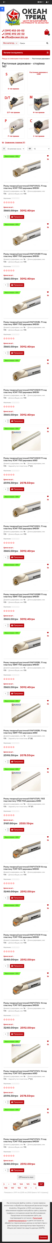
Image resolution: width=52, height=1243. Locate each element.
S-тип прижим (13, 89)
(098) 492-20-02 (15, 34)
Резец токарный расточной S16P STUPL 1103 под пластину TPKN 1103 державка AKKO (24, 800)
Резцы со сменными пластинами (15, 59)
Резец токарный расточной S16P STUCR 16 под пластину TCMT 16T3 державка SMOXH (25, 868)
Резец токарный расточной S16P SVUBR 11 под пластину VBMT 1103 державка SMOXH (25, 255)
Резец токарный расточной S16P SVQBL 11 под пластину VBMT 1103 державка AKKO (25, 732)
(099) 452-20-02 (14, 30)
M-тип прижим (38, 112)
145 (27, 1184)
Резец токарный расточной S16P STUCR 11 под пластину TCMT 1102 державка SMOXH (25, 936)
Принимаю (43, 1237)
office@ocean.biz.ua (16, 37)
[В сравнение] (48, 159)
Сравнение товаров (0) (15, 142)
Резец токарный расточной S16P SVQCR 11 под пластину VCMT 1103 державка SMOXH (25, 391)
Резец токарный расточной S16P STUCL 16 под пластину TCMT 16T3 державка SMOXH (25, 1004)
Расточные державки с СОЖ (38, 73)
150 (19, 1188)
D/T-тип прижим (13, 112)
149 (12, 1188)
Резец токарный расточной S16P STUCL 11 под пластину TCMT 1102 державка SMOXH (24, 1140)
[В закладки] (48, 156)
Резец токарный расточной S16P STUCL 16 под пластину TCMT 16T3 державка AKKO (25, 1072)
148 (5, 1188)
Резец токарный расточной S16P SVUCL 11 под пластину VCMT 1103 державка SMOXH (25, 187)
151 (25, 1188)
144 (21, 1184)
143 (14, 1184)
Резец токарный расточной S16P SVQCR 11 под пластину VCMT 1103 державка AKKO (25, 459)
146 (34, 1184)
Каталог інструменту (13, 53)
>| (35, 1188)
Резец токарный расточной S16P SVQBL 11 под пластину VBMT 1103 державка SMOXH (25, 663)
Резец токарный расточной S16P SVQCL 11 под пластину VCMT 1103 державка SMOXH (25, 527)
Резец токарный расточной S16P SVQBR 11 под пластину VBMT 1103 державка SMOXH (25, 595)
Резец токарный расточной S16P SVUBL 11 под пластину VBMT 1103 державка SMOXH (25, 323)
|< (4, 1184)
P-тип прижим (13, 136)
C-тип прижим (38, 136)
